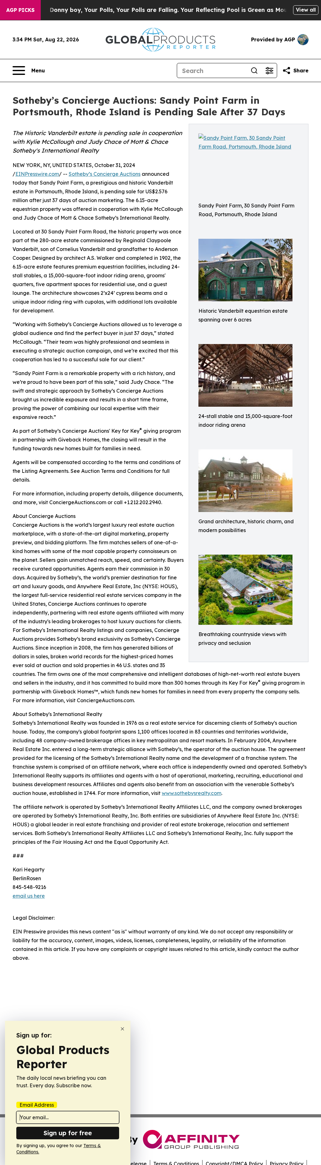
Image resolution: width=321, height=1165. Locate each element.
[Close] (122, 1029)
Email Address (36, 1105)
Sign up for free (68, 1133)
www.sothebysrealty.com (191, 793)
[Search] (254, 70)
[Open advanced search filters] (269, 70)
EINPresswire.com (37, 174)
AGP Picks (20, 10)
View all (306, 10)
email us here (29, 896)
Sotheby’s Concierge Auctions (104, 174)
